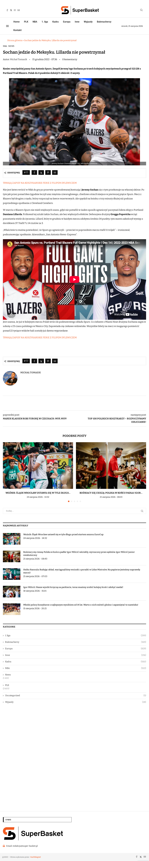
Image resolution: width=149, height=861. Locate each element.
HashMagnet (35, 857)
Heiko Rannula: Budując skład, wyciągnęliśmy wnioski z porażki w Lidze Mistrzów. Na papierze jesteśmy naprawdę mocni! (81, 571)
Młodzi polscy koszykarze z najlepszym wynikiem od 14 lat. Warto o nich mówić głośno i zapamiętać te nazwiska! (80, 604)
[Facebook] (7, 10)
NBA (35, 21)
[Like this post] (27, 172)
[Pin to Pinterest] (48, 172)
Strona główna (14, 40)
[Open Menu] (7, 26)
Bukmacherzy (104, 21)
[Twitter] (11, 10)
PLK (26, 21)
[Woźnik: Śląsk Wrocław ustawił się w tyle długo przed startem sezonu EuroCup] (38, 465)
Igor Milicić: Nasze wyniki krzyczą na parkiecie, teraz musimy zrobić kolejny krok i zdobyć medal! (73, 587)
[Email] (18, 10)
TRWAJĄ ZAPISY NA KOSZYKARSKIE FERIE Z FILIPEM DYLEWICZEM (40, 183)
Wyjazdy (88, 21)
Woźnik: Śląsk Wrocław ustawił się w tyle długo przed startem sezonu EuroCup (63, 534)
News (11, 46)
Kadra (55, 21)
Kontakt (17, 30)
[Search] (141, 10)
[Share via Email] (55, 172)
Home (16, 21)
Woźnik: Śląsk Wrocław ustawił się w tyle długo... (38, 492)
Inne (77, 21)
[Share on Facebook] (34, 172)
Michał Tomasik (19, 59)
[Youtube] (15, 10)
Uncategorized (75, 695)
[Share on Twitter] (41, 172)
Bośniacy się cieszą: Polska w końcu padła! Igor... (111, 492)
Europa (66, 21)
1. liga (45, 21)
